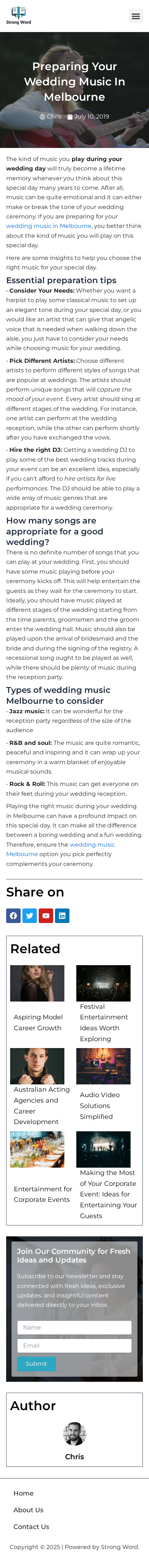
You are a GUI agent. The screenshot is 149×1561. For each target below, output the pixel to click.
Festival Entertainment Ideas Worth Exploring (104, 1023)
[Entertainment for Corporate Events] (37, 1149)
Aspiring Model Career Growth (38, 1022)
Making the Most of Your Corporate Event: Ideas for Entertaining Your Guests (108, 1194)
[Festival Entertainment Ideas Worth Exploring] (103, 983)
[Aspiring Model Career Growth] (37, 983)
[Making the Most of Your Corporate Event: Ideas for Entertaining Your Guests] (103, 1149)
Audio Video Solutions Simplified (100, 1105)
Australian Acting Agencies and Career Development (42, 1106)
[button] (136, 16)
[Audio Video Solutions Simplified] (103, 1066)
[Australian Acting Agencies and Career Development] (37, 1066)
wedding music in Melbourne (48, 225)
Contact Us (31, 1527)
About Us (28, 1510)
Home (23, 1493)
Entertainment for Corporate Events (43, 1194)
